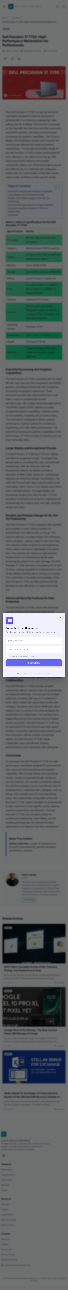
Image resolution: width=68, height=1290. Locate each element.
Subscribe (34, 663)
